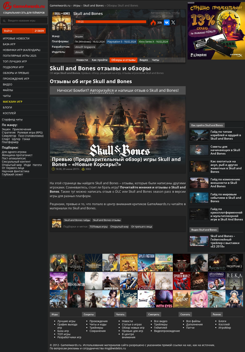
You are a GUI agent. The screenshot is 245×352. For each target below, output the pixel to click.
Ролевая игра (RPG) (29, 132)
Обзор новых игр (133, 327)
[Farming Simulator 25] (164, 263)
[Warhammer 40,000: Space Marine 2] (129, 281)
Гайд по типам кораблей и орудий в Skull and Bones (226, 135)
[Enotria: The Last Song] (94, 299)
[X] (173, 22)
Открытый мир (12, 165)
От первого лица (13, 168)
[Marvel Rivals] (146, 299)
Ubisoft (79, 52)
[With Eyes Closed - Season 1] (164, 299)
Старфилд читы (12, 119)
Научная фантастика (15, 171)
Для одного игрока (14, 152)
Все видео (160, 321)
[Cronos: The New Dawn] (76, 299)
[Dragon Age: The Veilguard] (58, 281)
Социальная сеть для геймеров (24, 12)
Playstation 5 (114, 41)
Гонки (26, 139)
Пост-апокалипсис (14, 158)
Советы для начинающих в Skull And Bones (225, 150)
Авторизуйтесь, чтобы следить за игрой (165, 14)
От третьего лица (141, 226)
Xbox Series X (146, 41)
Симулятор (9, 136)
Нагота (37, 165)
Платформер (10, 142)
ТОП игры (63, 334)
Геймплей (160, 327)
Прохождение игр (16, 78)
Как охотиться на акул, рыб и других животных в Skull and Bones (226, 166)
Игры (76, 5)
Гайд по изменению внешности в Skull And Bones (225, 182)
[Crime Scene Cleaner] (111, 263)
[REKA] (234, 281)
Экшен (6, 129)
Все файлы (193, 321)
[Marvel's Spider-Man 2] (181, 281)
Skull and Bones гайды (77, 220)
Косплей (9, 113)
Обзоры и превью (16, 73)
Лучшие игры (66, 321)
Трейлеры (160, 324)
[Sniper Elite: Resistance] (111, 281)
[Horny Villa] (111, 299)
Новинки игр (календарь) (21, 50)
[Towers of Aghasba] (216, 299)
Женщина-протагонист (17, 155)
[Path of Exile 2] (181, 263)
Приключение (21, 129)
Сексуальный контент (16, 161)
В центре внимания (128, 335)
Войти (24, 31)
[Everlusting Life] (234, 299)
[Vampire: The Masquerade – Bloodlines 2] (76, 281)
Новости (82, 60)
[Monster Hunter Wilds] (58, 299)
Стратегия (9, 132)
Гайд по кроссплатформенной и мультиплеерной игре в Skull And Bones (227, 214)
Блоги (7, 107)
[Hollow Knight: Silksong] (146, 281)
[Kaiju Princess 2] (199, 299)
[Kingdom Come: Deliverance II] (94, 263)
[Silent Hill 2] (94, 281)
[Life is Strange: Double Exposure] (216, 281)
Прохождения (99, 321)
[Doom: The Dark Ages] (199, 281)
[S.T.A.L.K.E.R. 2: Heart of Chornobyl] (58, 263)
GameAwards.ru (60, 5)
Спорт (6, 139)
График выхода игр (67, 326)
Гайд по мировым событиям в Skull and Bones (226, 197)
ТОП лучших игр (15, 61)
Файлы (8, 90)
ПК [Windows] (83, 41)
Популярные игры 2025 (19, 55)
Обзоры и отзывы (123, 60)
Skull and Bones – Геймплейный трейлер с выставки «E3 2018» (225, 241)
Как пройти (99, 60)
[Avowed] (216, 263)
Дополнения (194, 324)
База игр (9, 44)
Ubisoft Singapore (85, 47)
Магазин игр (12, 101)
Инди (27, 165)
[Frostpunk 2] (234, 263)
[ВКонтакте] (167, 22)
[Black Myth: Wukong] (76, 263)
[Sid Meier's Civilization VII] (164, 281)
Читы (7, 96)
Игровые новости (16, 38)
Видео (7, 84)
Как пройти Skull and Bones (207, 125)
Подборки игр (13, 67)
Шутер (16, 139)
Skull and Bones (93, 5)
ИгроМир (225, 327)
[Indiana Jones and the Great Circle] (129, 263)
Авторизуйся (102, 90)
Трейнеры (96, 327)
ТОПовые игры (99, 226)
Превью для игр (132, 331)
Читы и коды (98, 324)
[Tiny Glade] (181, 299)
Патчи (190, 327)
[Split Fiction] (146, 263)
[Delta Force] (199, 263)
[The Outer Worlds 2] (129, 299)
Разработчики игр (69, 337)
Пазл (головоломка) (30, 136)
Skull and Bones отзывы (107, 220)
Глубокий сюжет (12, 174)
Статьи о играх (132, 324)
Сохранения (98, 331)
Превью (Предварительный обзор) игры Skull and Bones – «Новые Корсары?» (116, 162)
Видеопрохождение (167, 331)
